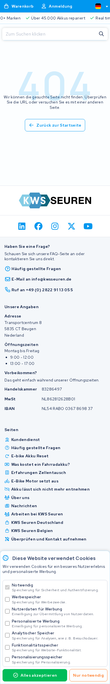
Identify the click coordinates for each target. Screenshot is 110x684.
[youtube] (88, 226)
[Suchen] (101, 34)
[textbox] (98, 6)
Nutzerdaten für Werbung (53, 611)
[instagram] (55, 226)
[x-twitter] (71, 226)
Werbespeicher (39, 599)
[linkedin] (22, 226)
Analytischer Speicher (55, 635)
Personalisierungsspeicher (41, 659)
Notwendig (55, 587)
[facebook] (38, 226)
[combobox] (99, 6)
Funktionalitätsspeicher (47, 647)
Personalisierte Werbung (47, 623)
